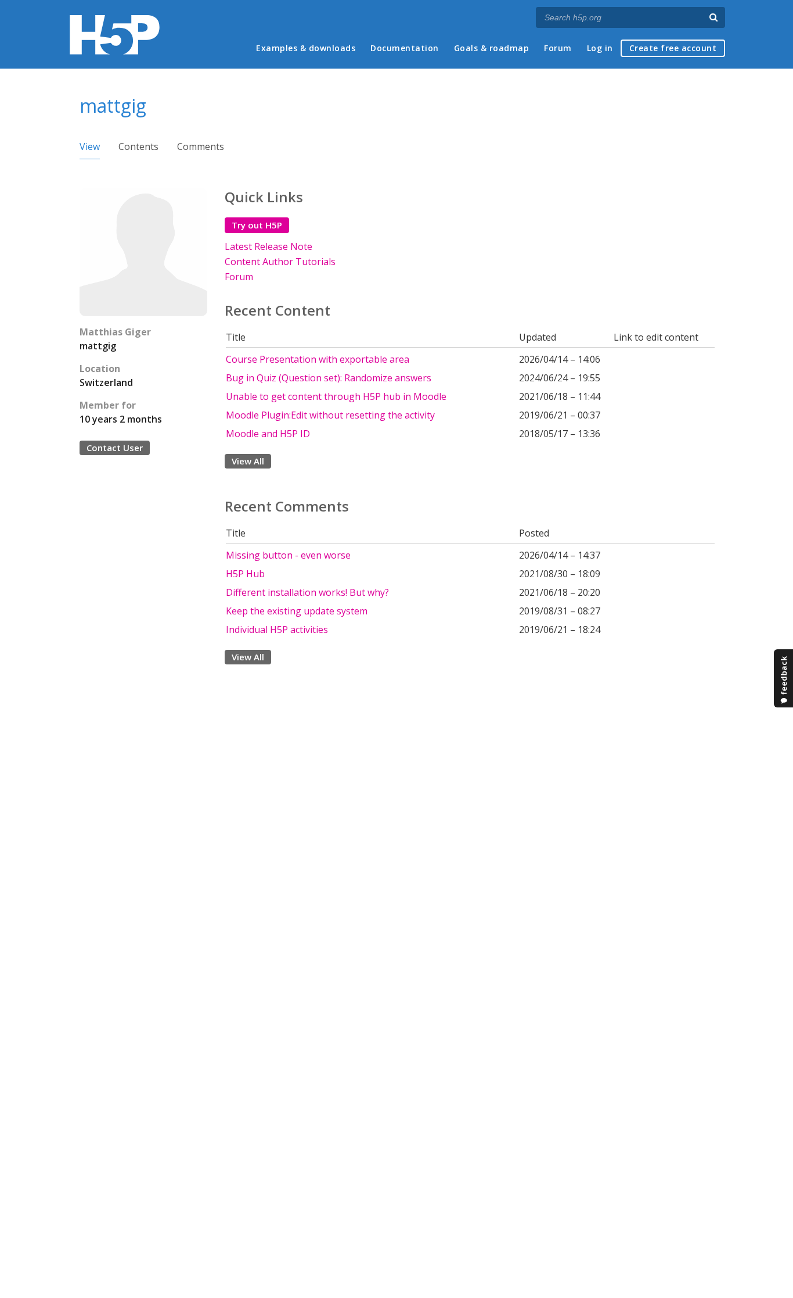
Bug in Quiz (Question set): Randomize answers (328, 377)
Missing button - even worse (288, 555)
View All (248, 461)
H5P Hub (245, 573)
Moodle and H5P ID (268, 433)
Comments (200, 146)
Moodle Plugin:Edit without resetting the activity (330, 415)
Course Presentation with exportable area (317, 359)
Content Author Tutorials (280, 261)
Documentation (404, 47)
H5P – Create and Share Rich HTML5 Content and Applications (114, 34)
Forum (558, 47)
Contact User (114, 447)
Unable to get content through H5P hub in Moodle (336, 396)
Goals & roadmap (491, 47)
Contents (138, 146)
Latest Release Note (268, 246)
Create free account (673, 47)
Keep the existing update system (296, 611)
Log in (600, 47)
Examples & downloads (305, 47)
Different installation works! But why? (307, 592)
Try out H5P (257, 225)
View (90, 146)
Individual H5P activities (277, 629)
